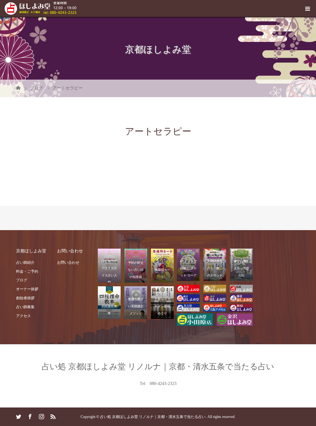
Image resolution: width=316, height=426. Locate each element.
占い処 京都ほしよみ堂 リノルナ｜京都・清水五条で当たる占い (158, 366)
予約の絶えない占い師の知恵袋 (135, 270)
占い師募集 (25, 307)
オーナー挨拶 (27, 289)
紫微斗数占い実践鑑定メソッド (135, 306)
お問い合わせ (68, 262)
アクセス (23, 316)
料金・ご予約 (27, 271)
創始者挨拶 (25, 298)
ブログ (21, 280)
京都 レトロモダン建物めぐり (162, 306)
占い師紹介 (25, 262)
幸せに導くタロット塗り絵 (241, 268)
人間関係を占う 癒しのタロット (214, 268)
